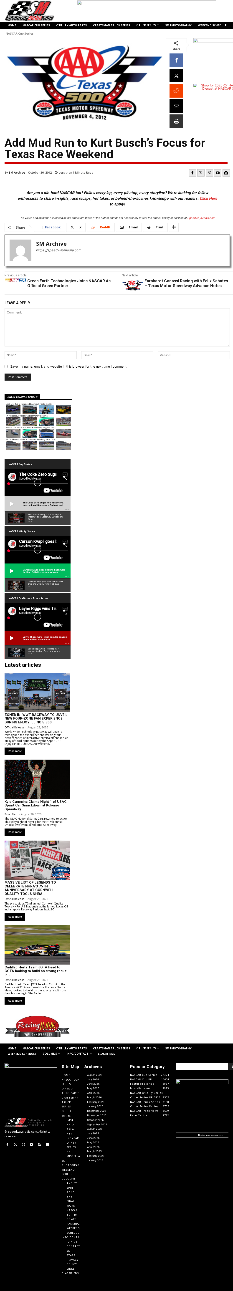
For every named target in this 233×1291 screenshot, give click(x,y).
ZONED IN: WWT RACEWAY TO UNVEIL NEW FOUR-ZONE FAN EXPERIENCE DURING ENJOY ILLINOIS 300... (36, 718)
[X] (176, 75)
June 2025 (93, 1137)
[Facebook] (176, 60)
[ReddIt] (176, 91)
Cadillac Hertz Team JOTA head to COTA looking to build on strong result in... (35, 971)
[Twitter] (201, 173)
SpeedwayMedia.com (201, 218)
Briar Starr (11, 814)
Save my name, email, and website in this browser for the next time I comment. (68, 366)
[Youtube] (217, 173)
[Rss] (39, 1144)
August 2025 (94, 1128)
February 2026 (95, 1102)
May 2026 (93, 1088)
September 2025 (97, 1124)
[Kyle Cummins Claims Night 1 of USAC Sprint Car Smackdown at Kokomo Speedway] (37, 779)
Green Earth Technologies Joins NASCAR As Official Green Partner (69, 283)
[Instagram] (209, 173)
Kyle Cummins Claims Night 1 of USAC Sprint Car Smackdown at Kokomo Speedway (36, 805)
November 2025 (96, 1115)
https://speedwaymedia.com (58, 250)
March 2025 (94, 1151)
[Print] (176, 121)
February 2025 (95, 1155)
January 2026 (95, 1106)
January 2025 (95, 1160)
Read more (15, 751)
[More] (174, 227)
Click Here (208, 198)
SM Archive (17, 172)
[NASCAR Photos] (226, 173)
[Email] (176, 106)
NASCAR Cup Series (19, 33)
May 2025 (93, 1142)
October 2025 (95, 1120)
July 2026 (93, 1079)
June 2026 (93, 1083)
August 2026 (94, 1074)
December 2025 (96, 1110)
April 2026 (93, 1092)
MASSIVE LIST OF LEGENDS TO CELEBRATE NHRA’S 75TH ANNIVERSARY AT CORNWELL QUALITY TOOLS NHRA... (30, 888)
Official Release (14, 727)
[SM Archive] (20, 250)
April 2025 (93, 1147)
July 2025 (93, 1133)
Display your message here (210, 1135)
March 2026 (94, 1097)
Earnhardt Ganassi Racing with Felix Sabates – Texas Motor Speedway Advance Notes (186, 283)
